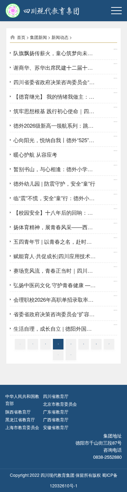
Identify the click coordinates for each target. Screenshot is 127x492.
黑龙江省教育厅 (20, 419)
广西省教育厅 (55, 419)
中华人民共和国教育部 (22, 399)
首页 (21, 37)
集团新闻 (38, 37)
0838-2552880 (107, 456)
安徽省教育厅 (55, 427)
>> (71, 354)
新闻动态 (60, 37)
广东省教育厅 (55, 412)
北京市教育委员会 (60, 404)
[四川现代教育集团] (28, 11)
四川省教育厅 (55, 396)
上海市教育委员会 (22, 427)
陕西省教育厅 (18, 412)
